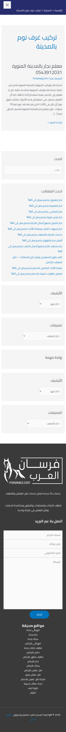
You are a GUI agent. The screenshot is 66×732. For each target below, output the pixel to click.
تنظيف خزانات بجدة (33, 648)
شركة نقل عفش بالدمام (33, 679)
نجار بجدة (33, 634)
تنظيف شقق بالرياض (33, 657)
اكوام (33, 692)
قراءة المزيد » (55, 122)
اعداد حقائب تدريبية (33, 683)
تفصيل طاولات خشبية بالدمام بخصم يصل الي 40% (36, 273)
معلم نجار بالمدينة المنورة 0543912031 (37, 69)
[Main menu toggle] (7, 5)
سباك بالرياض (33, 665)
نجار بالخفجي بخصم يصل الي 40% (45, 211)
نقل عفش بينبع (33, 674)
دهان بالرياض (33, 652)
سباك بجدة (33, 639)
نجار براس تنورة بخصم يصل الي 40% (44, 217)
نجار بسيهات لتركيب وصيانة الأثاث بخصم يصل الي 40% (35, 228)
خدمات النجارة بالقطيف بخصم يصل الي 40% (40, 234)
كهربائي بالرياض (33, 643)
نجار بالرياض (33, 661)
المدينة (58, 78)
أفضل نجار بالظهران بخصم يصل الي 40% (42, 240)
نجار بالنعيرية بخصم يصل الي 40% (45, 205)
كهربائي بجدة (33, 630)
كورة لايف (33, 688)
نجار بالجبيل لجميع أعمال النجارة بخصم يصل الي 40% (36, 223)
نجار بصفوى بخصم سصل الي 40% (45, 200)
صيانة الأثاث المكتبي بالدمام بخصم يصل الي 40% (37, 268)
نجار (52, 78)
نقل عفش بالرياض (33, 670)
